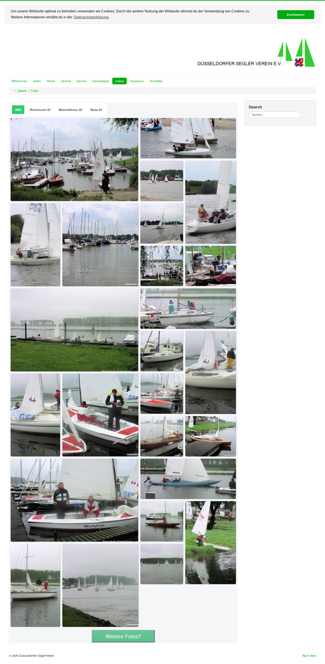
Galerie (119, 81)
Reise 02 (96, 110)
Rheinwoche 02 (40, 110)
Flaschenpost (100, 81)
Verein (37, 81)
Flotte (34, 91)
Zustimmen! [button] (296, 14)
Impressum (137, 81)
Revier (51, 81)
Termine (66, 81)
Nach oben (309, 655)
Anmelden (156, 81)
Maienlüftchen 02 (70, 110)
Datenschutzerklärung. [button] (91, 17)
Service (81, 81)
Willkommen (19, 81)
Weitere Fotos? (123, 636)
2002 (18, 110)
